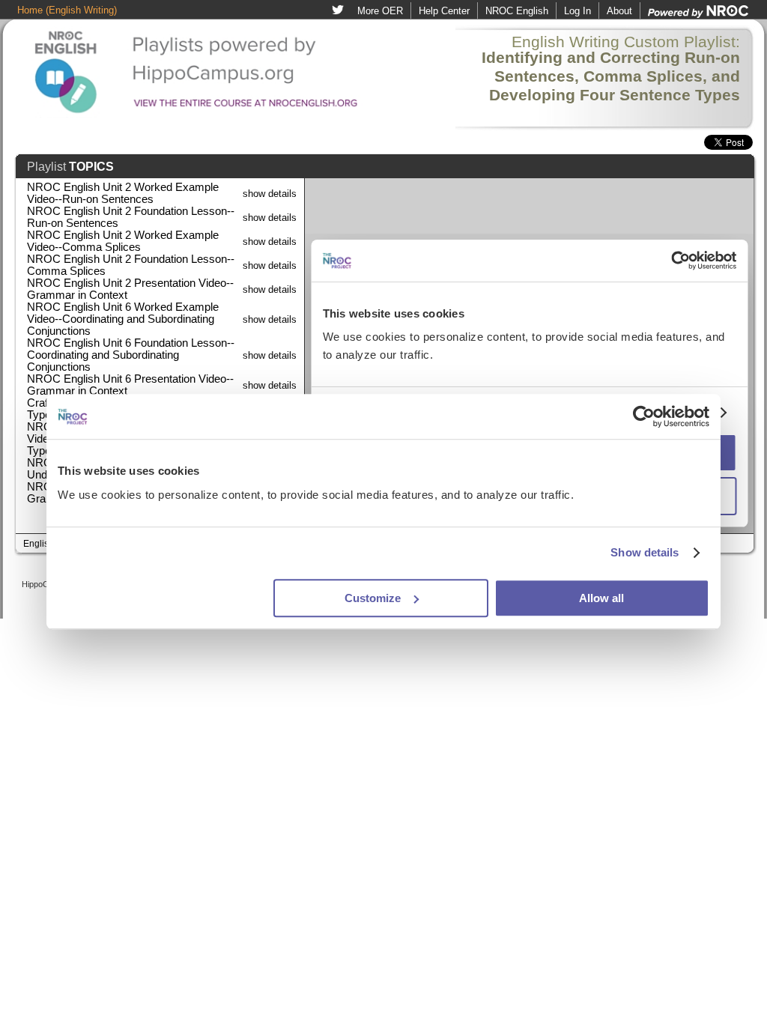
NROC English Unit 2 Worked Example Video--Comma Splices (123, 241)
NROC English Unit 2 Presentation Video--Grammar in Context (130, 289)
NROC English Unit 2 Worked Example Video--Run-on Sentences (123, 193)
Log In (577, 10)
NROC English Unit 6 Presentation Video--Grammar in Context (130, 385)
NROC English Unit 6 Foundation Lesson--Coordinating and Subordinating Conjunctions (130, 355)
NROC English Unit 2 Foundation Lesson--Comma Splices (130, 265)
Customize (373, 598)
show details (270, 193)
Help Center (444, 10)
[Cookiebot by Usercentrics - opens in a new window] (643, 416)
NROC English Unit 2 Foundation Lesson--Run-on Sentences (130, 217)
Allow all (601, 598)
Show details (644, 552)
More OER (380, 10)
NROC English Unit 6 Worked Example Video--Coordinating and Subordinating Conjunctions (123, 319)
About (619, 10)
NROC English (516, 10)
